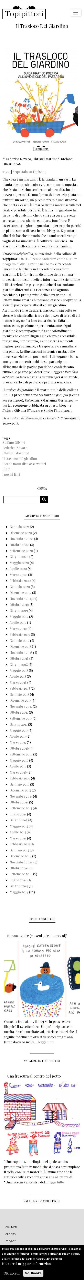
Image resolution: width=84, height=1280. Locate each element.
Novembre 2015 (21, 796)
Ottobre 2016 (19, 748)
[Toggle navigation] (76, 13)
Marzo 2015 (18, 838)
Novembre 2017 (21, 706)
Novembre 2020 (21, 539)
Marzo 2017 (18, 742)
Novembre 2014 (21, 862)
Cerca (45, 500)
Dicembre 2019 (20, 592)
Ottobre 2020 (19, 545)
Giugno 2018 (19, 664)
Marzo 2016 (18, 772)
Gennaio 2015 (19, 850)
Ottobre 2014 (19, 868)
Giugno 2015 (19, 820)
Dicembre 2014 (20, 856)
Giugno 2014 (19, 886)
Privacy (10, 1241)
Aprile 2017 (18, 736)
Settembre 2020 (21, 551)
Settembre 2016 (21, 754)
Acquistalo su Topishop (29, 172)
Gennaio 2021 (19, 527)
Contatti (11, 1227)
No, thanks (33, 1273)
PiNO (23, 259)
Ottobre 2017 (19, 712)
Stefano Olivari (13, 442)
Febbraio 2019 (20, 634)
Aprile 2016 (18, 766)
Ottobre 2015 (19, 802)
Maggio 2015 (19, 826)
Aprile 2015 (18, 832)
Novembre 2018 (21, 652)
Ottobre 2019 (19, 604)
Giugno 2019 (19, 610)
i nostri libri (11, 474)
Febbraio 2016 (20, 778)
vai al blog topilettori (42, 1201)
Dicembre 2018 (20, 646)
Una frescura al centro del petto (34, 1076)
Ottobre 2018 (19, 658)
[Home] (24, 12)
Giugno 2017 (18, 724)
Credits (10, 1234)
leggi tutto (46, 1042)
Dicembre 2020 (21, 533)
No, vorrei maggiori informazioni (27, 1263)
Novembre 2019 (21, 598)
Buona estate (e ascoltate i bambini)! (37, 935)
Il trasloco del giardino (19, 458)
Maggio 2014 (19, 892)
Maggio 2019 (19, 616)
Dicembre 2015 (20, 790)
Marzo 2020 (18, 575)
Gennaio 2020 (20, 586)
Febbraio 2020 (20, 580)
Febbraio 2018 (20, 688)
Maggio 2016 (19, 760)
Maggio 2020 (19, 563)
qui (4, 405)
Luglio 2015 (18, 814)
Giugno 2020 (19, 556)
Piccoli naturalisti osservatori (24, 464)
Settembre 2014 (21, 874)
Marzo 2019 (18, 628)
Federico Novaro (14, 448)
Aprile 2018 (18, 676)
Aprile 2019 (18, 622)
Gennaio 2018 (19, 694)
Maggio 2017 (19, 730)
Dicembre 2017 (20, 700)
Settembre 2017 (21, 718)
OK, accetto (12, 1273)
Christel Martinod (15, 453)
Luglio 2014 (18, 880)
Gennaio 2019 (19, 640)
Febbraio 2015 (20, 844)
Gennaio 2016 (19, 784)
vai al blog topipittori (42, 1061)
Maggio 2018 (19, 670)
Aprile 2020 (18, 568)
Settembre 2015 (21, 808)
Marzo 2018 (18, 682)
